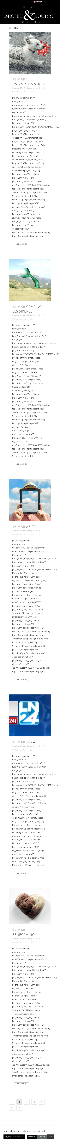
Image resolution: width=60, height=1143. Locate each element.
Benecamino (23, 934)
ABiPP (31, 526)
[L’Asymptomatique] (30, 53)
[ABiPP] (30, 500)
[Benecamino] (30, 906)
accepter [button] (31, 1137)
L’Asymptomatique (29, 83)
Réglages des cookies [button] (14, 1136)
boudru (38, 88)
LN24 (30, 742)
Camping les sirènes (27, 308)
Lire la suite (21, 244)
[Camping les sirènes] (30, 280)
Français (39, 2)
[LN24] (30, 715)
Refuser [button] (42, 1137)
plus (51, 1136)
